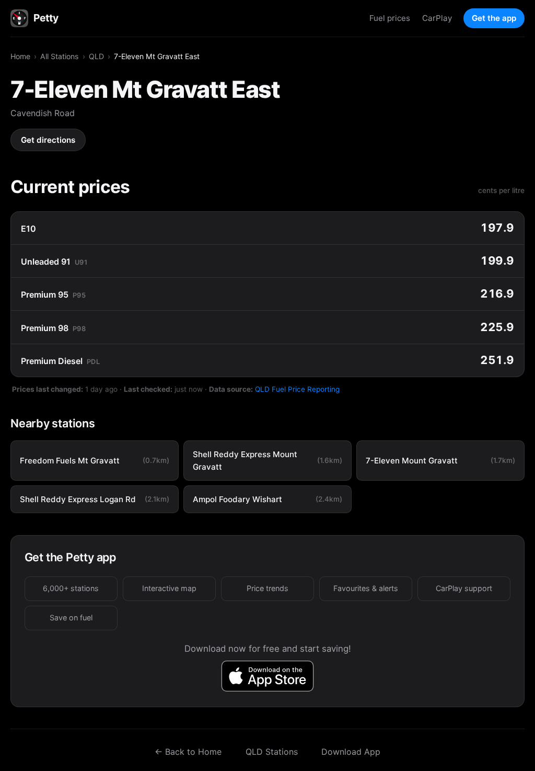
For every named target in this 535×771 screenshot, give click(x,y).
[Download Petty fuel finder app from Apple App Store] (268, 676)
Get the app (494, 18)
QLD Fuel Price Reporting (297, 389)
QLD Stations (272, 751)
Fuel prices (389, 18)
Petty (45, 18)
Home (20, 56)
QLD (96, 56)
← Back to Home (188, 751)
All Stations (59, 56)
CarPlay (437, 18)
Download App (350, 751)
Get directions (48, 140)
